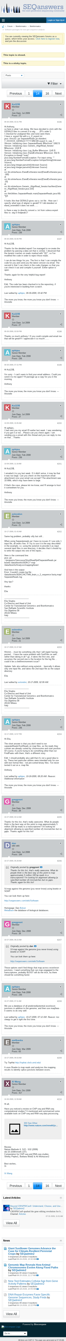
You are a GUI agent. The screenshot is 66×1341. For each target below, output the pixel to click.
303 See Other (30, 1123)
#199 (59, 365)
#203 (59, 647)
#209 (59, 1058)
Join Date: (16, 113)
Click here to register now (47, 39)
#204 (59, 734)
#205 (59, 817)
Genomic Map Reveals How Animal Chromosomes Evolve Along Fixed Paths (33, 1266)
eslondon (22, 682)
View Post (41, 867)
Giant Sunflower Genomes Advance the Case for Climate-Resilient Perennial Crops (32, 1251)
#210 (59, 1099)
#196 (59, 122)
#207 (59, 940)
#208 (59, 1001)
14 (37, 93)
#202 (59, 532)
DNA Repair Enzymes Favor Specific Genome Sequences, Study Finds (29, 1296)
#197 (59, 239)
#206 (59, 861)
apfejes (21, 293)
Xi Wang (8, 1173)
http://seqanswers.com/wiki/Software (21, 900)
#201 (59, 464)
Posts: (15, 115)
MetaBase (9, 910)
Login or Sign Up (55, 20)
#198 (59, 331)
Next (58, 93)
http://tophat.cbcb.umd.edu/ (28, 1062)
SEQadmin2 (18, 1208)
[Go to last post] (38, 1259)
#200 (59, 423)
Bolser (23, 908)
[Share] (61, 115)
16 (47, 93)
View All (11, 1223)
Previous (16, 93)
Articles (22, 1214)
